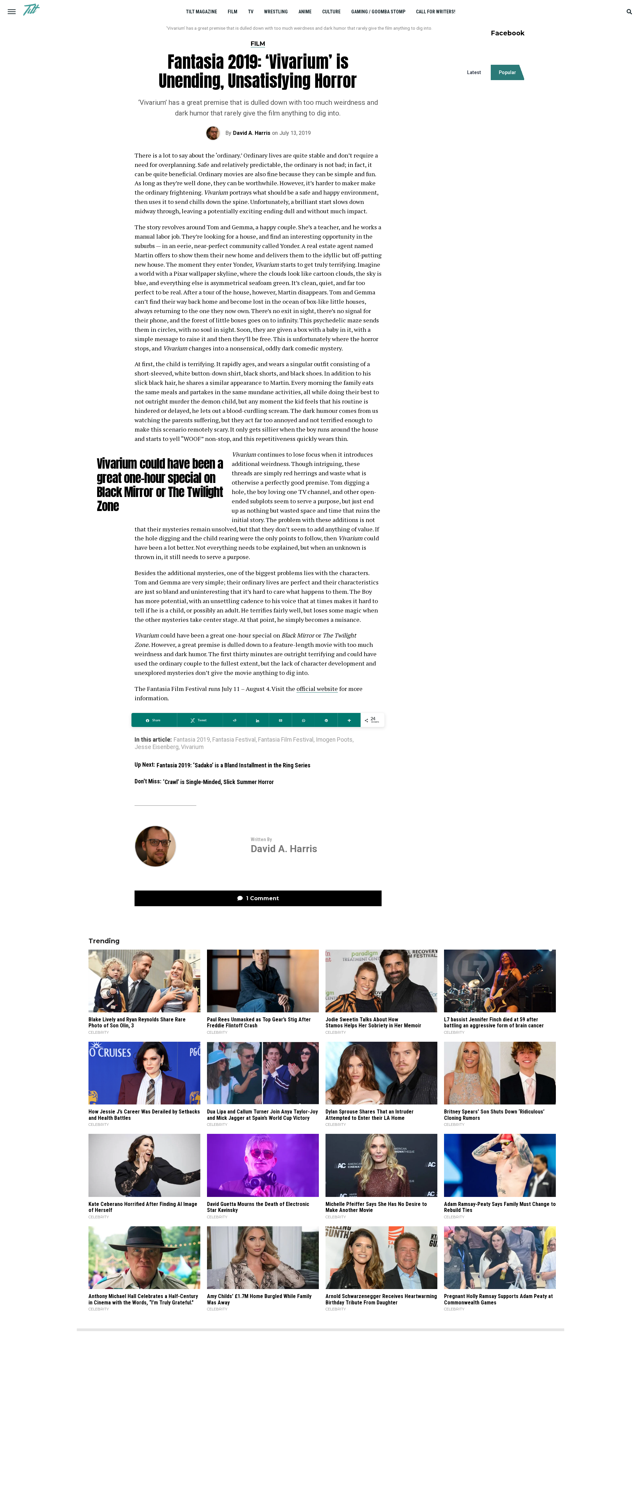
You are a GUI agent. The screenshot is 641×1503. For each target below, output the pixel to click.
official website (317, 689)
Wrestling (276, 11)
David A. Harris (251, 133)
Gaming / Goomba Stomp (378, 11)
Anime (304, 11)
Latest (474, 72)
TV (250, 11)
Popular (507, 72)
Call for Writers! (435, 11)
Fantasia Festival (234, 740)
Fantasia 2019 (192, 740)
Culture (331, 11)
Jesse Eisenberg (157, 747)
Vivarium (192, 747)
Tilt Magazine (201, 11)
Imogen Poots (334, 740)
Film (232, 11)
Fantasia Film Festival (285, 740)
